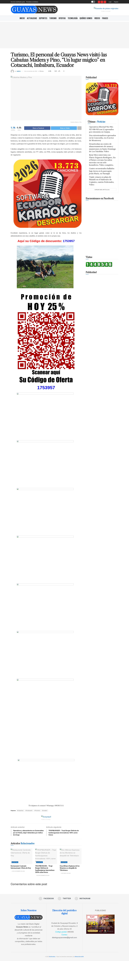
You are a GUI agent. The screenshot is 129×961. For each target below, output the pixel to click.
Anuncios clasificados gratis (18, 2)
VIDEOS (97, 18)
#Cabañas (20, 810)
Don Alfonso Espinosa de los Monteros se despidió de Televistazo (69, 868)
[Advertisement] (64, 35)
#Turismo (37, 810)
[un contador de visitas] (99, 264)
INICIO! (22, 18)
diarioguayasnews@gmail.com (64, 937)
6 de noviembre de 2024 (30, 71)
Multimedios (52, 956)
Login (110, 2)
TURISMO (53, 18)
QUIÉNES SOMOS (86, 18)
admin (19, 71)
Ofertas (41, 71)
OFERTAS (62, 18)
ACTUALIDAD (32, 18)
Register (116, 2)
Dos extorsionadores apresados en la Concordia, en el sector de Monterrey (102, 138)
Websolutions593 (79, 956)
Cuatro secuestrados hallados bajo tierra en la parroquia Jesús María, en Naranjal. (101, 171)
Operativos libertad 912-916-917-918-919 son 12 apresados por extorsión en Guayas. (101, 129)
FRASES (105, 18)
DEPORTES (43, 18)
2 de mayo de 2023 (66, 873)
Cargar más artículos (102, 189)
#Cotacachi (29, 810)
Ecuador (44, 810)
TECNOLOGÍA (73, 18)
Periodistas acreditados (32, 2)
